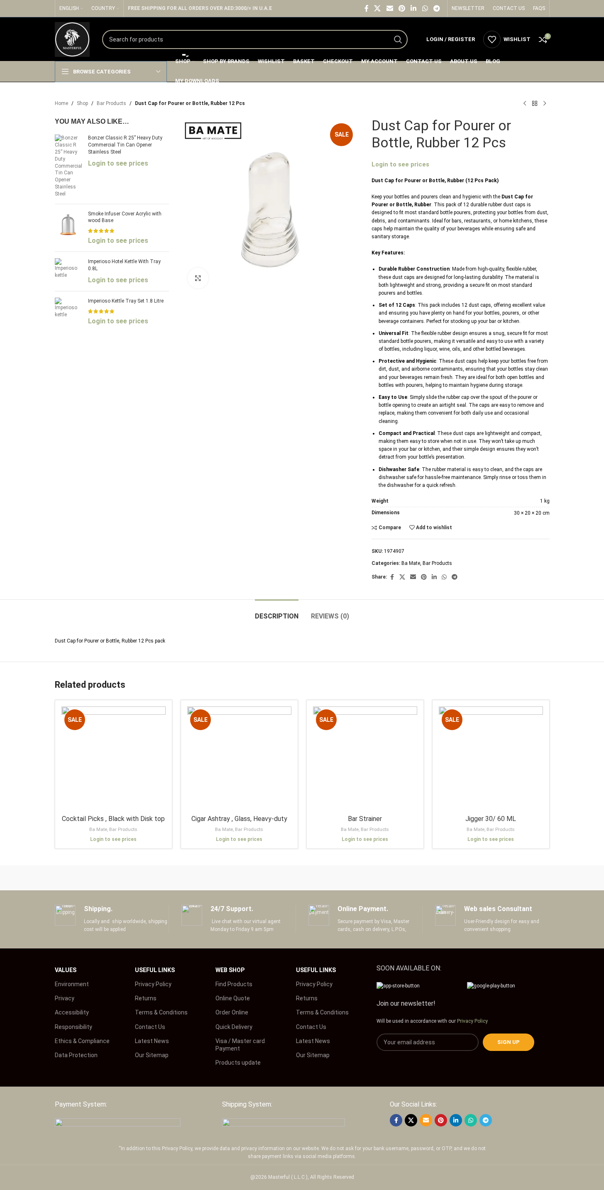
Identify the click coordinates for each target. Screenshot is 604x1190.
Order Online (231, 1012)
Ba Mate (410, 563)
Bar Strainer (365, 819)
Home (61, 103)
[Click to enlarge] (198, 278)
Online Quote (232, 998)
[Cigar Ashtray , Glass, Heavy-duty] (239, 758)
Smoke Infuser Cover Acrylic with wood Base (124, 217)
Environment (72, 984)
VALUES (65, 970)
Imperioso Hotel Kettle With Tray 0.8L (124, 265)
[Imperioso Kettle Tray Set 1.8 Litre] (68, 312)
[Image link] (118, 1123)
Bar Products (111, 103)
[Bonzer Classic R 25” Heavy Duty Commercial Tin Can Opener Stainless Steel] (68, 165)
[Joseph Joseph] (372, 878)
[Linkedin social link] (413, 8)
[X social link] (378, 8)
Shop (82, 103)
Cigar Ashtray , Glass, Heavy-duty (239, 819)
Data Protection (76, 1055)
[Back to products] (535, 104)
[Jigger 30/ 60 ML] (491, 758)
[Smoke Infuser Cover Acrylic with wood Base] (68, 228)
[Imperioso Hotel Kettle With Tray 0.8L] (68, 271)
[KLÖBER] (302, 878)
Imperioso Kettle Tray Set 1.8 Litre (126, 301)
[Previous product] (525, 104)
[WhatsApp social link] (424, 8)
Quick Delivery (233, 1027)
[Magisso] (160, 878)
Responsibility (73, 1027)
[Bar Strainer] (365, 758)
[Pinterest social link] (402, 8)
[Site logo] (72, 39)
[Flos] (514, 878)
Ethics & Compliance (82, 1041)
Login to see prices (118, 163)
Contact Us (150, 1027)
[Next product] (545, 104)
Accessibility (72, 1012)
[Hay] (443, 878)
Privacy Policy (153, 984)
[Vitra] (90, 878)
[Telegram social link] (436, 8)
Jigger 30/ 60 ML (490, 819)
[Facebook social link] (367, 8)
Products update (238, 1062)
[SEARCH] (398, 39)
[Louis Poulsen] (231, 878)
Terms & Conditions (161, 1012)
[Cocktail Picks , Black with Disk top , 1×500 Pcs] (113, 758)
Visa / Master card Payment (240, 1045)
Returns (146, 998)
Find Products (233, 984)
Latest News (152, 1041)
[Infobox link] (112, 919)
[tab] (276, 612)
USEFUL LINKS (155, 970)
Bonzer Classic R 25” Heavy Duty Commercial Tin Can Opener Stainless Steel (125, 145)
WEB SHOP (230, 970)
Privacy (64, 998)
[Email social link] (390, 8)
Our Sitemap (152, 1055)
